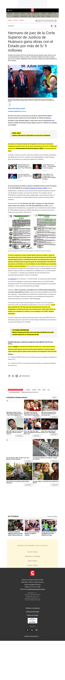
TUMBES (48, 16)
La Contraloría (12, 279)
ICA (55, 13)
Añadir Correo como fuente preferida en (46, 20)
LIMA (30, 16)
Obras (39, 389)
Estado (44, 389)
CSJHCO (34, 389)
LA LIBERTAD (16, 16)
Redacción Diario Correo (16, 108)
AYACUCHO (16, 13)
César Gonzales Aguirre (14, 392)
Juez (48, 389)
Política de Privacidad (32, 611)
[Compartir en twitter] (55, 26)
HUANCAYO (43, 13)
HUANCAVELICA (35, 13)
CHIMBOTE (22, 13)
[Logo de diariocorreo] (32, 10)
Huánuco (11, 26)
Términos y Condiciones (32, 608)
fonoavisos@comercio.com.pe (36, 589)
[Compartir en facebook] (51, 26)
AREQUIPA (10, 13)
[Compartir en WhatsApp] (16, 376)
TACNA (43, 16)
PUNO (38, 16)
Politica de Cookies (32, 615)
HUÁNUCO (50, 13)
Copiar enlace (26, 376)
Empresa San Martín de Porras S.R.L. (30, 392)
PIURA (34, 16)
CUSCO (28, 13)
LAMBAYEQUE (24, 16)
